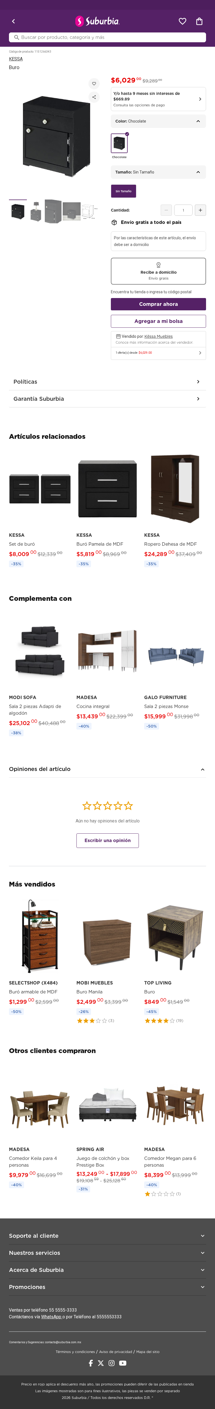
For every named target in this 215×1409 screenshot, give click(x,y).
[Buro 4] (72, 211)
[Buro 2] (36, 211)
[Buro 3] (54, 211)
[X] (100, 1363)
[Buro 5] (90, 211)
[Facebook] (91, 1363)
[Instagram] (111, 1363)
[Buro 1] (18, 211)
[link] (40, 508)
